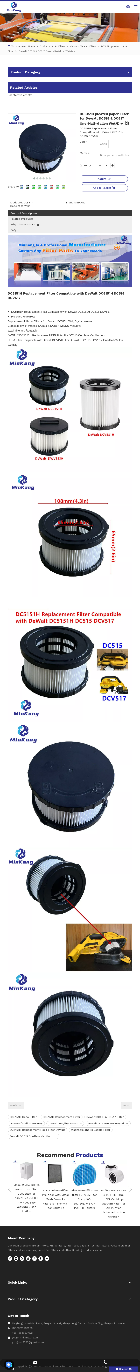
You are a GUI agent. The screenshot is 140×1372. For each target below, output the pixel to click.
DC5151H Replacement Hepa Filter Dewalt (37, 1129)
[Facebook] (10, 1258)
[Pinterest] (34, 1258)
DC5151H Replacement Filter (61, 1117)
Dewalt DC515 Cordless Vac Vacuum (33, 1136)
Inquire (101, 178)
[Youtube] (28, 1258)
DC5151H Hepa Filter (23, 1117)
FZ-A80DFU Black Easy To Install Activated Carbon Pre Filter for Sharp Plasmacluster (113, 1199)
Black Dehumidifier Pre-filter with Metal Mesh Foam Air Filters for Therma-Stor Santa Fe (26, 1199)
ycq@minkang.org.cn (25, 1337)
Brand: (70, 202)
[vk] (47, 1258)
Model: (14, 202)
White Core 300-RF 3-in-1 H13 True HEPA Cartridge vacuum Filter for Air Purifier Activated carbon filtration (84, 1203)
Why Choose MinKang (24, 224)
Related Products (21, 218)
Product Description (23, 213)
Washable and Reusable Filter (90, 1129)
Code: (14, 206)
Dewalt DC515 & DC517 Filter (105, 1117)
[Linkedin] (16, 1258)
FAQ (13, 230)
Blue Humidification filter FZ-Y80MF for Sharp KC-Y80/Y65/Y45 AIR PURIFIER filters (55, 1199)
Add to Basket (102, 187)
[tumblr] (40, 1258)
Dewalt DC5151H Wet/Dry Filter (108, 1123)
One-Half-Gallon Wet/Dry (26, 1123)
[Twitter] (22, 1258)
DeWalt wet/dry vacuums (65, 1123)
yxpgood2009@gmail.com (28, 1342)
